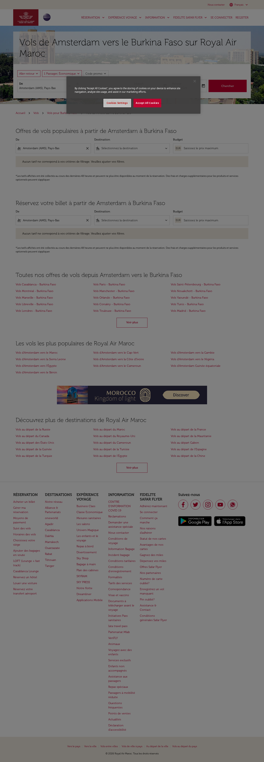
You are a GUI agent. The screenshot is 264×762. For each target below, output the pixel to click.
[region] (133, 95)
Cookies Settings (117, 102)
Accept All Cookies (147, 102)
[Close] (194, 81)
